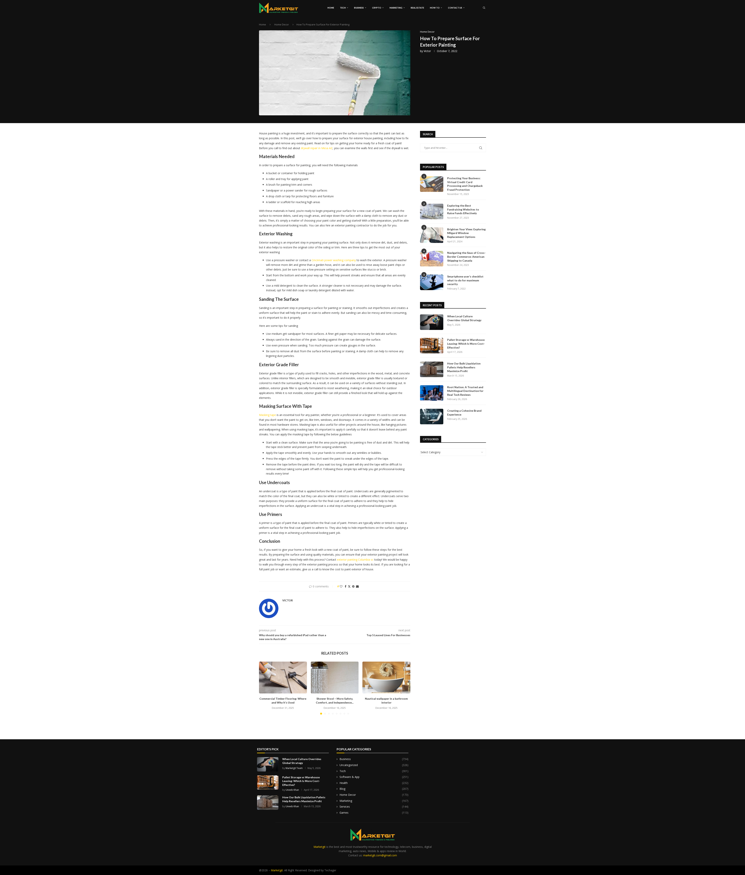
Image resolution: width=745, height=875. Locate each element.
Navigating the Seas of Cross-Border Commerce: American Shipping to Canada (466, 256)
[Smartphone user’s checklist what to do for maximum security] (431, 282)
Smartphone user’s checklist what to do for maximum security (465, 280)
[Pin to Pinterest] (353, 586)
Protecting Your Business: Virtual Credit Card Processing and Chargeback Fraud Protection (465, 184)
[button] (264, 688)
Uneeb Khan (292, 790)
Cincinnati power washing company (334, 260)
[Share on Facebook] (345, 586)
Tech (343, 7)
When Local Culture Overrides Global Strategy (464, 318)
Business (359, 7)
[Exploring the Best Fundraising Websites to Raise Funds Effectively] (431, 211)
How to (435, 7)
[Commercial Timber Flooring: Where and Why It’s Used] (283, 677)
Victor (427, 51)
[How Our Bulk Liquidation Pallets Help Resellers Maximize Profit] (431, 369)
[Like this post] (341, 586)
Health (374, 783)
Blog (374, 789)
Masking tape (267, 415)
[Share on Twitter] (349, 586)
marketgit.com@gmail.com (380, 855)
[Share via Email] (357, 586)
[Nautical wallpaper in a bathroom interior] (386, 677)
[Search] (484, 8)
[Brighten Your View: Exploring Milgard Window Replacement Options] (431, 235)
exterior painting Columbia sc (355, 559)
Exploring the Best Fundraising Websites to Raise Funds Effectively (463, 209)
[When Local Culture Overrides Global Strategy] (431, 322)
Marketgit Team (294, 768)
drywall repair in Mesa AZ (317, 148)
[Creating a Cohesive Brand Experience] (431, 416)
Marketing (396, 7)
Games (374, 812)
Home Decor (281, 24)
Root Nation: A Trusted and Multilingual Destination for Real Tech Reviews (465, 390)
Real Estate (417, 7)
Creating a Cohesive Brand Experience (464, 412)
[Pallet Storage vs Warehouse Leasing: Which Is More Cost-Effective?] (431, 345)
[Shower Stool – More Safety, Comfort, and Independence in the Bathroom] (335, 677)
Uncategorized (374, 765)
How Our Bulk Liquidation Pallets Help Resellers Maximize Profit (464, 367)
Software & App (374, 777)
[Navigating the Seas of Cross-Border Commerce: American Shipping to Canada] (431, 258)
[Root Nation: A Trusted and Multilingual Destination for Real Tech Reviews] (431, 393)
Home (330, 7)
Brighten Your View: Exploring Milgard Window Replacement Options (466, 233)
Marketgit (320, 847)
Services (374, 806)
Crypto (376, 7)
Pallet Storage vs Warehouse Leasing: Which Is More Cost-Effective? (466, 343)
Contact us (455, 7)
